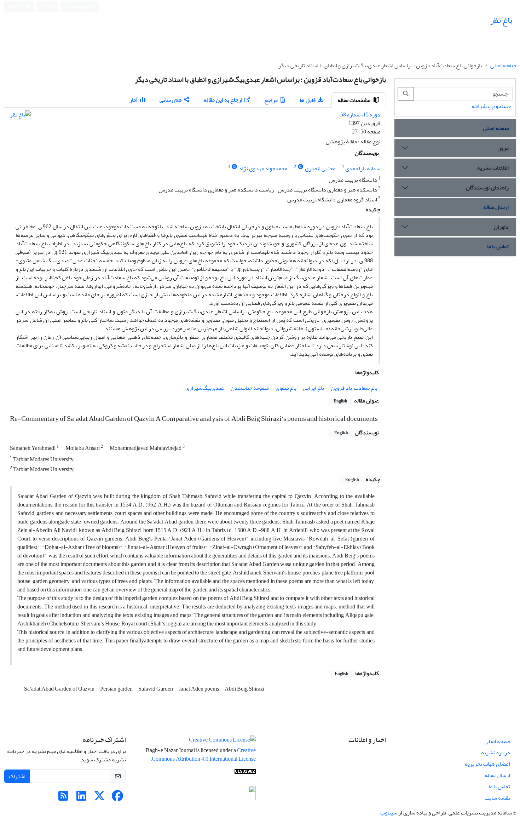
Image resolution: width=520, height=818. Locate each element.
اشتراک (17, 776)
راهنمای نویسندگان (487, 187)
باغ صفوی (286, 388)
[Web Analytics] (245, 773)
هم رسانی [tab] (171, 100)
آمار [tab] (133, 100)
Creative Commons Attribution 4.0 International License (204, 754)
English (17, 6)
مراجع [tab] (271, 100)
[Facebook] (117, 798)
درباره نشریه (495, 752)
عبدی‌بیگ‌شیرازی (204, 388)
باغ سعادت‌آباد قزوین (354, 388)
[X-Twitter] (99, 798)
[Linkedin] (81, 798)
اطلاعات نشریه (493, 167)
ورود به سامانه (79, 6)
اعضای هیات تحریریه (487, 764)
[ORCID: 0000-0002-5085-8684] (300, 167)
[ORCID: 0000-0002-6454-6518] (234, 167)
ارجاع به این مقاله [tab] (223, 100)
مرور (503, 148)
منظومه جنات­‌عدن (250, 388)
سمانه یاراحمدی (362, 168)
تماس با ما (498, 246)
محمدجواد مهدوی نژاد (263, 168)
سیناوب (388, 812)
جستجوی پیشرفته (491, 106)
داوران (501, 227)
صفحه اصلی (503, 65)
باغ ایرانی (313, 388)
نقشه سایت (497, 798)
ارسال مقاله (496, 207)
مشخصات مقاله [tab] (354, 100)
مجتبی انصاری (320, 168)
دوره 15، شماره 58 (360, 114)
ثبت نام (48, 6)
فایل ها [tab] (308, 100)
